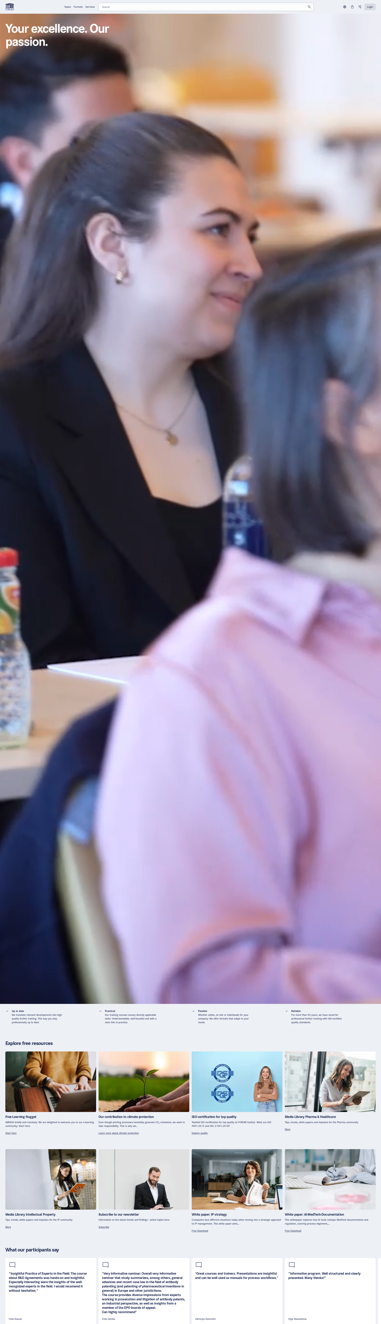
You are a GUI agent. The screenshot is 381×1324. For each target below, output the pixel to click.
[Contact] (360, 7)
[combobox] (206, 7)
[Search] (309, 7)
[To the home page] (9, 6)
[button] (345, 7)
